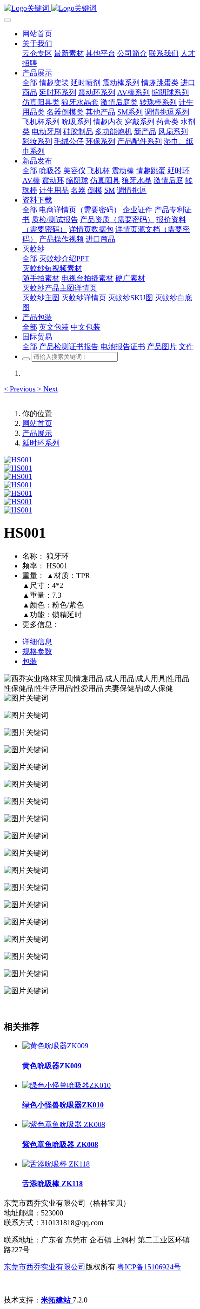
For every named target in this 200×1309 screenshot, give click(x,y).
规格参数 (37, 651)
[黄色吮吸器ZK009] (55, 1046)
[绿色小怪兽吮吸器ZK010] (66, 1085)
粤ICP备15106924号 (149, 1267)
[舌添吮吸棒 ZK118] (56, 1164)
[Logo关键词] (100, 8)
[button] (20, 389)
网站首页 (37, 34)
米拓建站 (57, 1300)
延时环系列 (41, 443)
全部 (29, 83)
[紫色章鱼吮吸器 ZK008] (63, 1124)
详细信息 (37, 642)
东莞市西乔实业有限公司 (45, 1267)
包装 (29, 661)
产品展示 (37, 433)
